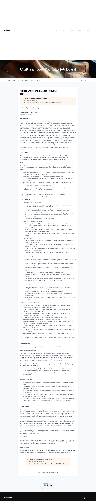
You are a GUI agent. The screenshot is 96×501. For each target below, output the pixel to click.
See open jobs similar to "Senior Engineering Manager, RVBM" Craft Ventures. (43, 102)
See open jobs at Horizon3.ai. (31, 100)
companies (22, 80)
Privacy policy (45, 488)
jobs (11, 80)
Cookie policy (52, 488)
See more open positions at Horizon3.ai (48, 472)
